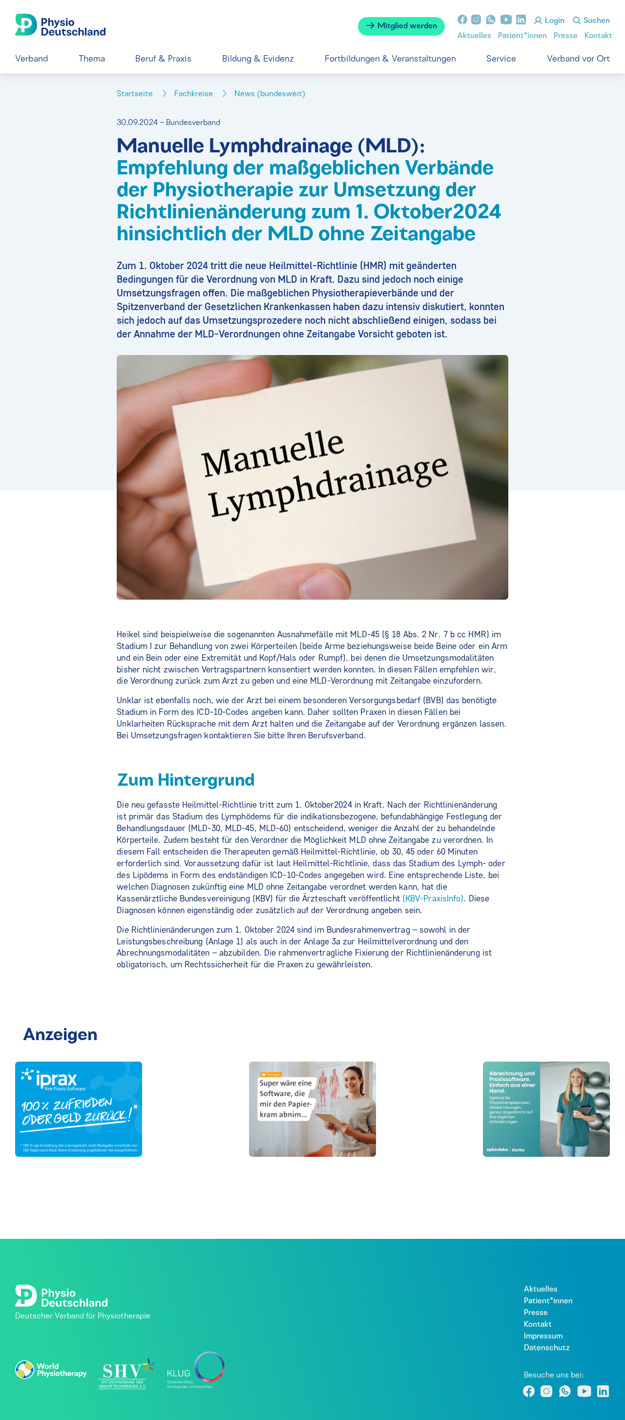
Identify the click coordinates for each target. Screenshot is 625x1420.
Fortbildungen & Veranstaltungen (390, 59)
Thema (92, 59)
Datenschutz (547, 1348)
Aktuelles (474, 36)
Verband (31, 59)
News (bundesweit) (271, 94)
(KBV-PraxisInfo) (433, 898)
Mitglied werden (406, 26)
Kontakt (598, 36)
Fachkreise (194, 94)
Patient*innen (522, 36)
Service (501, 59)
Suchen (596, 21)
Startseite (136, 94)
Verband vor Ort (578, 59)
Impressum (543, 1336)
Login (553, 21)
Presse (566, 36)
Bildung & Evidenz (258, 59)
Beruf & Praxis (163, 59)
